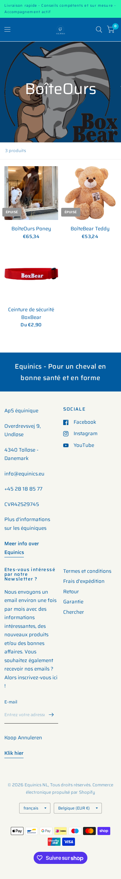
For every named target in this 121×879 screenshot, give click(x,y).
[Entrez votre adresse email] (51, 715)
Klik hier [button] (14, 753)
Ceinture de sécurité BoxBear (31, 313)
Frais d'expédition (84, 581)
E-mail (10, 701)
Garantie (73, 602)
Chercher (73, 612)
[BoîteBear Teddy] (90, 193)
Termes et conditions (87, 571)
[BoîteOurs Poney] (31, 193)
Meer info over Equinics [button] (21, 548)
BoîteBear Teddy (90, 229)
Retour (71, 592)
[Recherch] (99, 29)
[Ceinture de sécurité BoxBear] (31, 274)
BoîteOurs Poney (31, 229)
